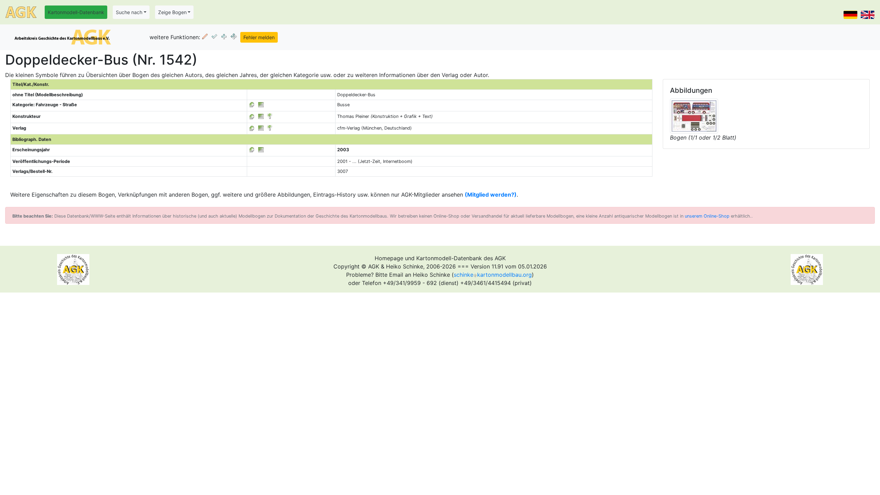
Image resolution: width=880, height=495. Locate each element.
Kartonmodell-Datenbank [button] (76, 12)
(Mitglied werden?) (491, 194)
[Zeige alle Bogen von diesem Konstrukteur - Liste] (252, 116)
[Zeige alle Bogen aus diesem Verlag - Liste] (252, 128)
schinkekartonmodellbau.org (493, 274)
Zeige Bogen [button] (172, 12)
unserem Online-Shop (707, 216)
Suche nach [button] (129, 12)
